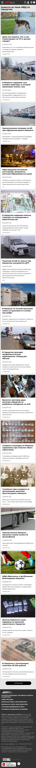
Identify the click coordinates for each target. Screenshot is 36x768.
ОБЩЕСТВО (6, 54)
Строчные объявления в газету (13, 707)
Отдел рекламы (7, 699)
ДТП (3, 280)
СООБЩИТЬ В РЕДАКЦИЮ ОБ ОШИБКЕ (14, 709)
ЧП (3, 187)
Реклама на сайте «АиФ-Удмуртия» (14, 704)
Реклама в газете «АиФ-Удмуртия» (14, 702)
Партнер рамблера (16, 759)
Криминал (6, 99)
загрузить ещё (18, 683)
